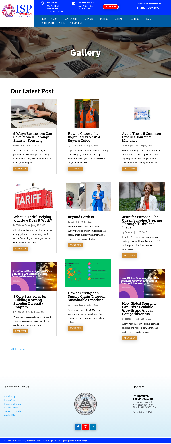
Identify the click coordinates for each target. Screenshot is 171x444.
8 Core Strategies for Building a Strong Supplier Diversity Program (30, 301)
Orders (104, 19)
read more (20, 169)
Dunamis (20, 145)
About (54, 19)
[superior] (85, 418)
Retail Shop (9, 396)
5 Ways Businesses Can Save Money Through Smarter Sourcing (32, 137)
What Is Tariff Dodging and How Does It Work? (32, 218)
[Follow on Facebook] (78, 427)
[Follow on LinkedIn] (93, 427)
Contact (119, 19)
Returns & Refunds (13, 403)
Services (89, 19)
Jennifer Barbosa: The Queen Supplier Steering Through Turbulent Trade (142, 221)
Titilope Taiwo (23, 225)
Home (44, 19)
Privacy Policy (11, 407)
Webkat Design (81, 440)
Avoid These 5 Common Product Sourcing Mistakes (141, 137)
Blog (148, 19)
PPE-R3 (61, 23)
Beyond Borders (81, 216)
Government (71, 19)
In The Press (47, 23)
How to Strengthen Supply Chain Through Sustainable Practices (87, 296)
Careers (134, 19)
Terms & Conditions (13, 411)
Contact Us (9, 415)
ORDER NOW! (111, 6)
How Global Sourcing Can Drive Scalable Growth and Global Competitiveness (139, 308)
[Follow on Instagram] (85, 427)
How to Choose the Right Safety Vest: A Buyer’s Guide (84, 137)
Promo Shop (75, 23)
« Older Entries (18, 348)
